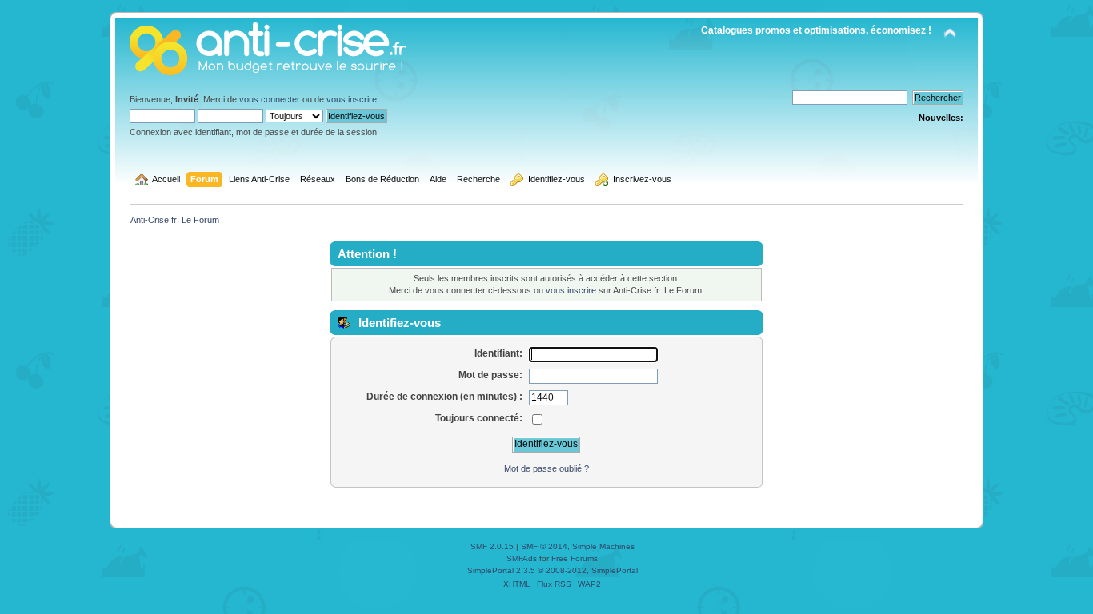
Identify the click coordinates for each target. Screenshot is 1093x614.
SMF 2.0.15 (492, 546)
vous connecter (269, 99)
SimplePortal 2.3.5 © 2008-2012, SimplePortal (552, 570)
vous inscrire (351, 99)
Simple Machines (603, 546)
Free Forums (574, 558)
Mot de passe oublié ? (546, 468)
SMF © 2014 (544, 546)
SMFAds (521, 558)
